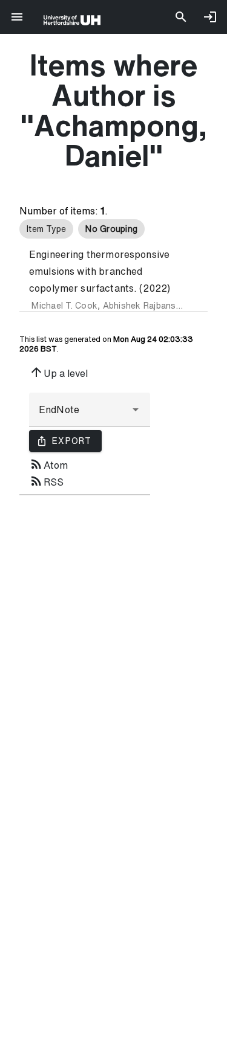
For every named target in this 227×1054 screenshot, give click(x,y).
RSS (46, 481)
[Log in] (210, 16)
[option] (46, 229)
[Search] (181, 16)
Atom (48, 464)
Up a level (58, 372)
